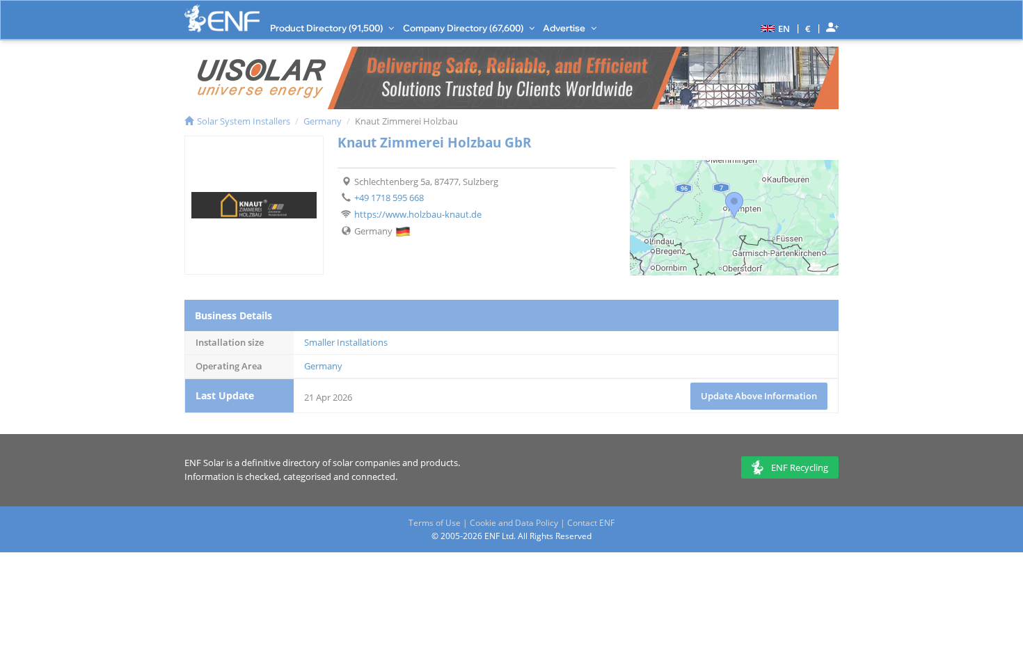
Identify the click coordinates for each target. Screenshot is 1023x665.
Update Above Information (759, 396)
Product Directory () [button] (327, 27)
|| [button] (808, 28)
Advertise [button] (565, 27)
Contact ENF (590, 523)
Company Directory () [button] (464, 27)
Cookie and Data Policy (514, 523)
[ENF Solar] (222, 18)
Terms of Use (435, 523)
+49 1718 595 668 (389, 197)
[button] (773, 28)
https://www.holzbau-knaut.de (418, 214)
